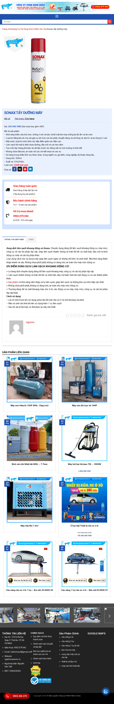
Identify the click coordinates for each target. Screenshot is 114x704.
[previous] (4, 616)
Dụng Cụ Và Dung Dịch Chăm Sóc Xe (29, 29)
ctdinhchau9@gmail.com (21, 652)
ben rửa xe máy (68, 650)
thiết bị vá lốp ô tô (69, 661)
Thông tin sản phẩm (14, 240)
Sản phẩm (13, 282)
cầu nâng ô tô (67, 637)
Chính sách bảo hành (42, 658)
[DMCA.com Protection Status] (36, 671)
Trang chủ (6, 29)
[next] (109, 616)
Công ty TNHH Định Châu (69, 696)
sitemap (36, 663)
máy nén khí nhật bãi (71, 666)
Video (31, 240)
